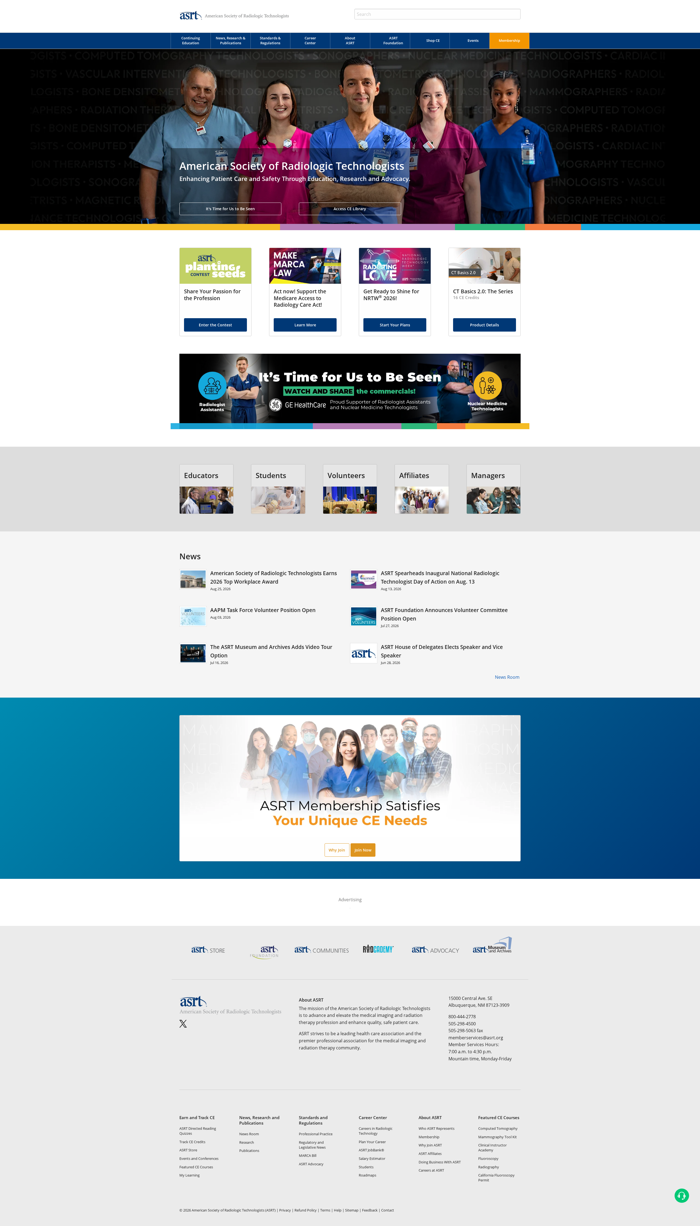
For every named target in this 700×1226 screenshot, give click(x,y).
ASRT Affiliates (430, 1153)
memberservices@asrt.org (475, 1038)
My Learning (189, 1175)
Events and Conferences (198, 1158)
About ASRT (350, 40)
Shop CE (433, 40)
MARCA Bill (307, 1155)
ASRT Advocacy (311, 1163)
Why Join (337, 850)
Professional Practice (315, 1133)
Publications (249, 1150)
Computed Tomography (498, 1128)
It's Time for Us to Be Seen (230, 208)
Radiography (488, 1166)
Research (246, 1142)
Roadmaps (367, 1175)
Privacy (285, 1210)
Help (338, 1210)
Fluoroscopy (488, 1158)
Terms (325, 1210)
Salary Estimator (372, 1158)
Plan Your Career (372, 1141)
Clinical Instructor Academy (492, 1147)
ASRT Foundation (393, 40)
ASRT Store (188, 1150)
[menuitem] (191, 41)
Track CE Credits (192, 1141)
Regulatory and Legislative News (312, 1145)
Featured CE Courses (196, 1166)
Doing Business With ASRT (440, 1162)
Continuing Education (190, 40)
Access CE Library (350, 208)
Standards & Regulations (270, 40)
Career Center (310, 40)
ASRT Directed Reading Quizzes (197, 1131)
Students (366, 1166)
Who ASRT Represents (436, 1128)
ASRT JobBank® (371, 1150)
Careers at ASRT (431, 1170)
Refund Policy (305, 1210)
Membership (509, 40)
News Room (508, 677)
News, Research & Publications (231, 40)
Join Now (363, 850)
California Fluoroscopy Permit (496, 1178)
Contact (387, 1210)
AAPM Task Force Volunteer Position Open (263, 610)
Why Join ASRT (430, 1145)
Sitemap (351, 1210)
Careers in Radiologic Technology (375, 1131)
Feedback (370, 1210)
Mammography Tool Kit (497, 1136)
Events (473, 40)
